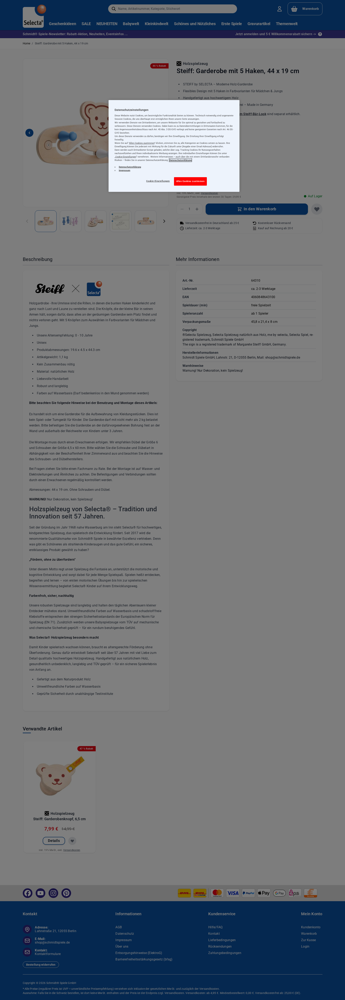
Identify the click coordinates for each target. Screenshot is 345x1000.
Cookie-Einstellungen (158, 181)
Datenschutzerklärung (180, 160)
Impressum (124, 170)
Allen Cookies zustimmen (190, 181)
